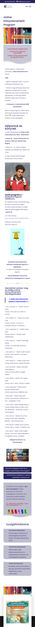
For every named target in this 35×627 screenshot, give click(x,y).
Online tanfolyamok (16, 563)
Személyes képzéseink (17, 530)
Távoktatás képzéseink (17, 547)
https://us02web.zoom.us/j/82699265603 (17, 218)
